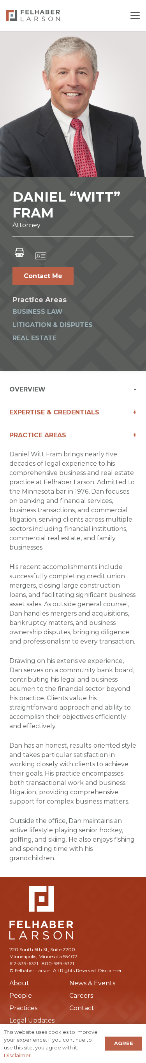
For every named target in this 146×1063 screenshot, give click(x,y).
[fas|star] (40, 255)
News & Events (92, 983)
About (19, 983)
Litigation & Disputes (52, 325)
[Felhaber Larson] (33, 15)
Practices (23, 1008)
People (20, 995)
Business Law (37, 311)
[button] (135, 15)
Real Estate (34, 338)
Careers (81, 995)
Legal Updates (32, 1020)
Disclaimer (110, 970)
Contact (81, 1008)
